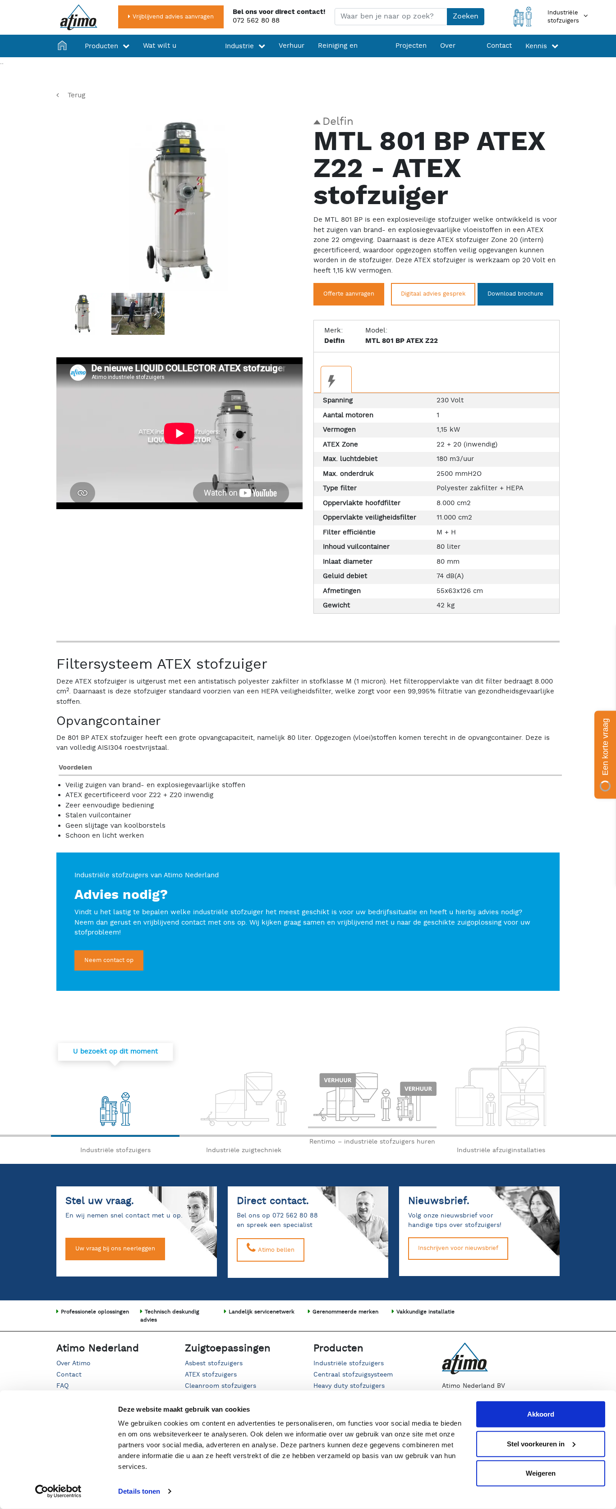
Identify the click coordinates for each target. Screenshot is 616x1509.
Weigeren (541, 1473)
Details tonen (139, 1491)
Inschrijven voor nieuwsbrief (458, 1248)
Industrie (239, 46)
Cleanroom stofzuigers (220, 1386)
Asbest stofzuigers (214, 1363)
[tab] (336, 379)
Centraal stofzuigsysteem (353, 1375)
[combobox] (391, 16)
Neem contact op (108, 960)
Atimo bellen (275, 1250)
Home (64, 57)
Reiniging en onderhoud (338, 57)
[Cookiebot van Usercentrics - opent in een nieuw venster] (58, 1491)
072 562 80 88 (256, 20)
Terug (76, 95)
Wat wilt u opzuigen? (160, 57)
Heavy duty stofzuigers (349, 1386)
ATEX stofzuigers (211, 1375)
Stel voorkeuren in (536, 1443)
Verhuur (291, 45)
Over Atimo (73, 1363)
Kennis (536, 46)
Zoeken (465, 16)
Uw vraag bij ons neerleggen (115, 1249)
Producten (101, 46)
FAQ (62, 1386)
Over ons (447, 57)
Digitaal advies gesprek (433, 294)
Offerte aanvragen (348, 294)
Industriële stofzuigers (348, 1363)
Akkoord (540, 1414)
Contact (499, 45)
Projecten (411, 45)
